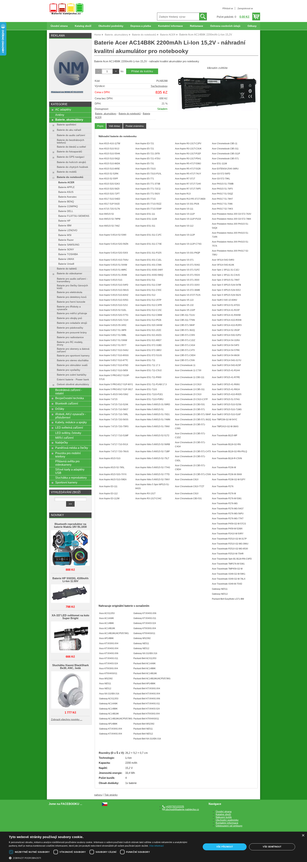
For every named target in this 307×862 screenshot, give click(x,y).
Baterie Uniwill (66, 264)
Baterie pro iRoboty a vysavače (69, 308)
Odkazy (252, 26)
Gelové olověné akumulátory (73, 384)
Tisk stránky (111, 795)
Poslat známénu (135, 126)
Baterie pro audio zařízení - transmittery (72, 280)
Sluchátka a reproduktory (71, 477)
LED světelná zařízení (69, 427)
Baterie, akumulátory (105, 113)
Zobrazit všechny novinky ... (66, 719)
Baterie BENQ (66, 201)
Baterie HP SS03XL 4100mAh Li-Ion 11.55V (70, 580)
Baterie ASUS (65, 192)
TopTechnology (159, 86)
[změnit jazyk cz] (104, 805)
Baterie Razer (66, 240)
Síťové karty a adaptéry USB (69, 471)
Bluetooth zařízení (66, 403)
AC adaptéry (63, 109)
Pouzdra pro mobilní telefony (68, 454)
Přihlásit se (227, 8)
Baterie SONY (66, 249)
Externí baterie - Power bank (73, 379)
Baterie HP (64, 220)
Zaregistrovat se (245, 8)
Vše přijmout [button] (224, 847)
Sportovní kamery (66, 482)
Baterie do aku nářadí (69, 130)
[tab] (100, 126)
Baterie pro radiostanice (70, 337)
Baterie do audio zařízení (71, 135)
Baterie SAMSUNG (68, 244)
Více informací (156, 846)
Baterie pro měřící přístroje (72, 313)
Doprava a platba (140, 26)
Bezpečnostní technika (69, 398)
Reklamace (196, 26)
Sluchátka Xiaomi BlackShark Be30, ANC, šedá (70, 667)
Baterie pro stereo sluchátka (72, 360)
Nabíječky (61, 442)
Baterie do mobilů (67, 171)
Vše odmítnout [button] (272, 847)
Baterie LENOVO (67, 230)
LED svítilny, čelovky (68, 432)
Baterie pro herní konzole (71, 302)
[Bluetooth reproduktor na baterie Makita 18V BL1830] (70, 548)
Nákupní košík (224, 817)
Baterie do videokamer (69, 273)
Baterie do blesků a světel (71, 146)
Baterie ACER (66, 182)
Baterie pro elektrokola (69, 292)
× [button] (303, 835)
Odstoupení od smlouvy (229, 825)
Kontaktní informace (170, 26)
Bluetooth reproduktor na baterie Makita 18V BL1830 (70, 525)
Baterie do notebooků (130, 113)
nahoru (98, 795)
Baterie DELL (65, 211)
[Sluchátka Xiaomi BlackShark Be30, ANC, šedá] (70, 690)
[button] (102, 857)
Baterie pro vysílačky (68, 370)
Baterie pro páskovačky (70, 327)
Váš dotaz (114, 126)
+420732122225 (174, 806)
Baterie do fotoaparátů (69, 151)
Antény (59, 114)
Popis (100, 126)
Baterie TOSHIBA (68, 254)
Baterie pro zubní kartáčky (71, 374)
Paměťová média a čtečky (71, 447)
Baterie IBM (64, 225)
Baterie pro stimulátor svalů (72, 365)
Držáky (59, 408)
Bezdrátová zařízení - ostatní (68, 391)
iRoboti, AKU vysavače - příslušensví (70, 415)
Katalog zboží (83, 26)
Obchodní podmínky (110, 26)
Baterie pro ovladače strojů (72, 323)
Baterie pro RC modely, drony (70, 343)
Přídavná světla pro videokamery (67, 463)
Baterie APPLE (66, 187)
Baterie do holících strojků (71, 162)
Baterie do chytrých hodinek (72, 167)
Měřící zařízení (64, 437)
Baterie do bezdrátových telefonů (70, 141)
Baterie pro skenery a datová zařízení (73, 350)
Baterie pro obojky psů (69, 318)
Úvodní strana (59, 26)
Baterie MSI (64, 235)
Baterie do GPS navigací (70, 157)
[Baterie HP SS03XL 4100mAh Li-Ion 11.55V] (70, 593)
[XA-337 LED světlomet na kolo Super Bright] (70, 637)
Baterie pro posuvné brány (72, 332)
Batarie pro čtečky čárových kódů (72, 287)
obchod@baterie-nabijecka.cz (182, 809)
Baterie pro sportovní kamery (73, 355)
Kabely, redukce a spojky (71, 422)
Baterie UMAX (66, 259)
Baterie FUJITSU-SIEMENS (73, 216)
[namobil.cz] (70, 86)
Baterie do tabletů (67, 268)
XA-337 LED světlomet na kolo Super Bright (70, 617)
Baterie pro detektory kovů (72, 297)
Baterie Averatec (67, 196)
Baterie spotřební (66, 124)
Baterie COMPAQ (68, 206)
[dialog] (153, 847)
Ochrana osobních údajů (225, 26)
